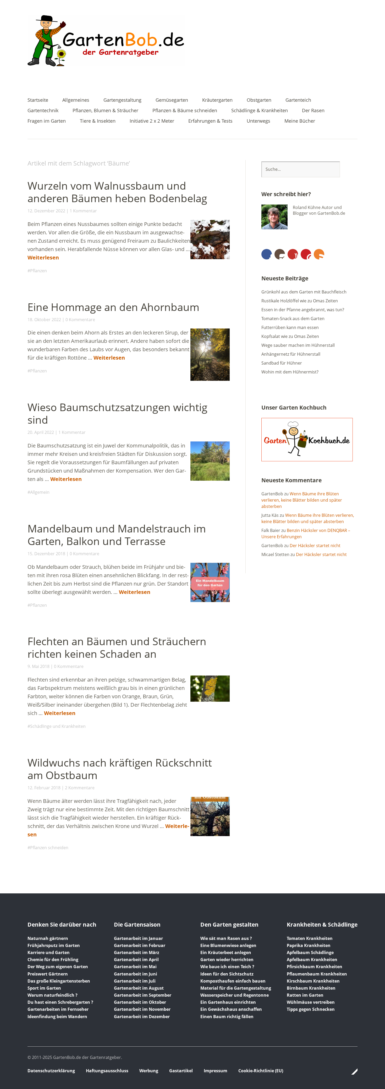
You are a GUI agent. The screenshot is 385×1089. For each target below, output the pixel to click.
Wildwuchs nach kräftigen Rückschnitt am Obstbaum (120, 768)
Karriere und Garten (49, 952)
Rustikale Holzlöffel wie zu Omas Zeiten (299, 301)
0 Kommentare (80, 319)
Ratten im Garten (305, 995)
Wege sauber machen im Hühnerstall (298, 345)
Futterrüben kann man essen (290, 327)
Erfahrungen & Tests (210, 121)
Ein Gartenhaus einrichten (228, 1002)
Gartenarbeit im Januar (138, 938)
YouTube (293, 254)
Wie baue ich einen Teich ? (227, 966)
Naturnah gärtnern (48, 938)
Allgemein (40, 492)
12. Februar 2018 (44, 788)
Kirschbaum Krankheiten (313, 981)
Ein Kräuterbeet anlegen (225, 952)
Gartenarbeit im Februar (139, 945)
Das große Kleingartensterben (59, 981)
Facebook (266, 254)
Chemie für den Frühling (53, 959)
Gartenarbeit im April (136, 959)
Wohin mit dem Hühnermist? (289, 372)
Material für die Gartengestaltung (235, 988)
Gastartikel (181, 1071)
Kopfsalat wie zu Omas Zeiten (290, 336)
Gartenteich (298, 100)
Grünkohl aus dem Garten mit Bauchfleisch (303, 292)
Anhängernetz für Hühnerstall (290, 354)
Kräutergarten (217, 100)
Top (352, 1071)
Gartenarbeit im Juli (135, 981)
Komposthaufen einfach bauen (233, 981)
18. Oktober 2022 (44, 319)
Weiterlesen (43, 257)
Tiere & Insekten (98, 121)
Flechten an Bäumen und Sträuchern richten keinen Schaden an (117, 647)
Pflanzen (38, 271)
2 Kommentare (80, 788)
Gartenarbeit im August (139, 988)
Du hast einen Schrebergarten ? (60, 1002)
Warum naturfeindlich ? (53, 995)
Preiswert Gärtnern (48, 974)
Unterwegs (258, 121)
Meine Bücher (299, 121)
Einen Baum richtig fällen (227, 1016)
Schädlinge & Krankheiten (259, 111)
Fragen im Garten (47, 121)
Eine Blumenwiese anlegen (228, 945)
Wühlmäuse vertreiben (311, 1002)
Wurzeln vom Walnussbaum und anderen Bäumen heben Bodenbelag (117, 191)
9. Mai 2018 (39, 666)
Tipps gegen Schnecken (311, 1009)
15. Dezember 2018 (46, 554)
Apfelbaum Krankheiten (312, 959)
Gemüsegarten (172, 100)
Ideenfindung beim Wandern (57, 1016)
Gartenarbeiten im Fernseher (58, 1009)
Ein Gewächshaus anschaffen (231, 1009)
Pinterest (306, 254)
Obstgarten (259, 100)
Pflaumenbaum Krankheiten (317, 974)
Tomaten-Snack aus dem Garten (292, 318)
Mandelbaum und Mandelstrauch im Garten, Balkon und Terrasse (117, 534)
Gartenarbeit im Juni (135, 974)
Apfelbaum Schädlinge (310, 952)
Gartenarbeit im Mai (135, 966)
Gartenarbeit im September (142, 995)
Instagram (279, 254)
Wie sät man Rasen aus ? (226, 938)
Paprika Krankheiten (309, 945)
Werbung (148, 1071)
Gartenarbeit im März (136, 952)
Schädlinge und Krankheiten (58, 726)
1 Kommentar (83, 211)
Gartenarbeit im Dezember (142, 1016)
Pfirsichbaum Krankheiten (314, 966)
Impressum (215, 1071)
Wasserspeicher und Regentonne (234, 995)
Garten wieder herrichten (227, 959)
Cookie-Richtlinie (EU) (260, 1071)
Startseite (38, 100)
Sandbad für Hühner (281, 363)
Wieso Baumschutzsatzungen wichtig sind (117, 413)
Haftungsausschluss (107, 1071)
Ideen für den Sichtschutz (227, 974)
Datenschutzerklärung (51, 1071)
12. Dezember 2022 (46, 211)
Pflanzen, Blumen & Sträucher (105, 111)
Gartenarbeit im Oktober (140, 1002)
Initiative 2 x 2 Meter (152, 121)
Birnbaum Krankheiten (311, 988)
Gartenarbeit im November (142, 1009)
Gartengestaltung (122, 100)
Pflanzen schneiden (49, 847)
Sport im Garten (44, 988)
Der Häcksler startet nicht (315, 545)
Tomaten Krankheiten (310, 938)
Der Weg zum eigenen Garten (58, 966)
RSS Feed (319, 254)
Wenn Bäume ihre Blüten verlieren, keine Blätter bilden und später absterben (301, 500)
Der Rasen (313, 111)
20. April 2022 (41, 432)
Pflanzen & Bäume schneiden (184, 111)
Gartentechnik (43, 111)
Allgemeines (75, 100)
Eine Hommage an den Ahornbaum (113, 307)
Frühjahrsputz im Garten (54, 945)
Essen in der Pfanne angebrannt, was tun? (302, 310)
